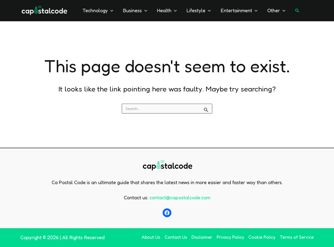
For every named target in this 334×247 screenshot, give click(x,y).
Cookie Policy (261, 237)
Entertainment (236, 10)
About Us (151, 237)
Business (132, 10)
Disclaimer (201, 237)
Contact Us (176, 237)
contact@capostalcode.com (179, 198)
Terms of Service (297, 237)
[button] (110, 10)
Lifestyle (196, 10)
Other (273, 10)
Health (164, 10)
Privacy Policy (230, 237)
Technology (95, 10)
